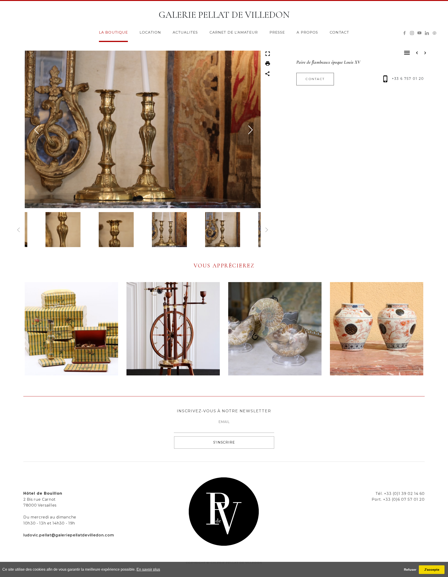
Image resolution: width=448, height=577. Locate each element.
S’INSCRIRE (224, 442)
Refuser (410, 569)
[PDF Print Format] (267, 63)
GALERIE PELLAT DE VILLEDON (224, 14)
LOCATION (150, 32)
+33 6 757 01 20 (407, 79)
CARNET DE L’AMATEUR (234, 32)
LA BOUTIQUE (113, 32)
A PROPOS (307, 32)
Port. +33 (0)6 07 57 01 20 (398, 499)
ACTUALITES (185, 32)
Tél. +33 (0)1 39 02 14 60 (400, 493)
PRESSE (277, 32)
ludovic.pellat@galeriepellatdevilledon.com (68, 535)
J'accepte (431, 569)
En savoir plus (148, 569)
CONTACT (339, 32)
